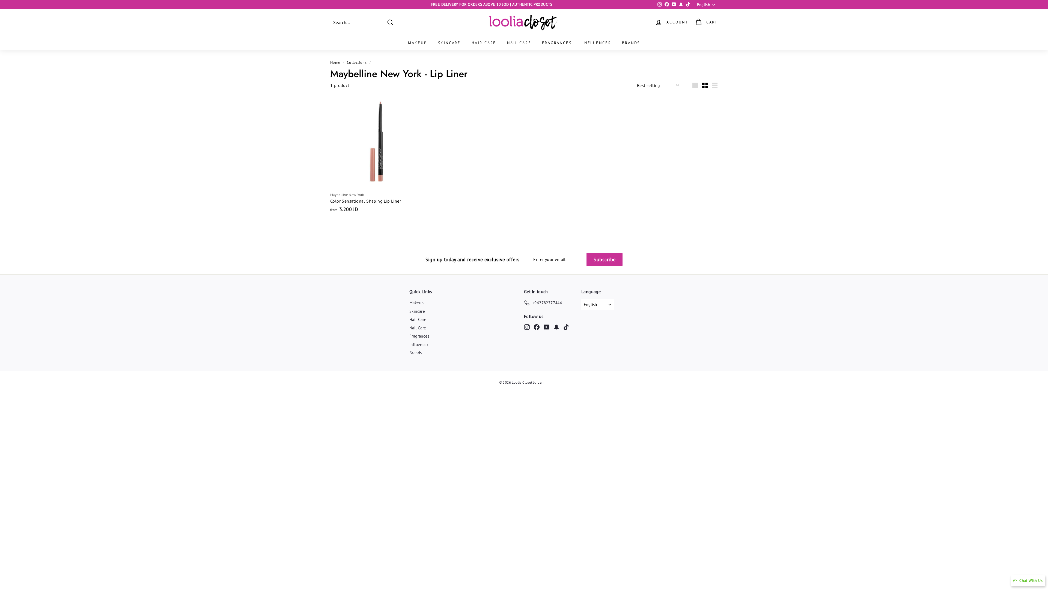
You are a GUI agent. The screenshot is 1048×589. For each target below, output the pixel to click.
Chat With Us (1031, 580)
